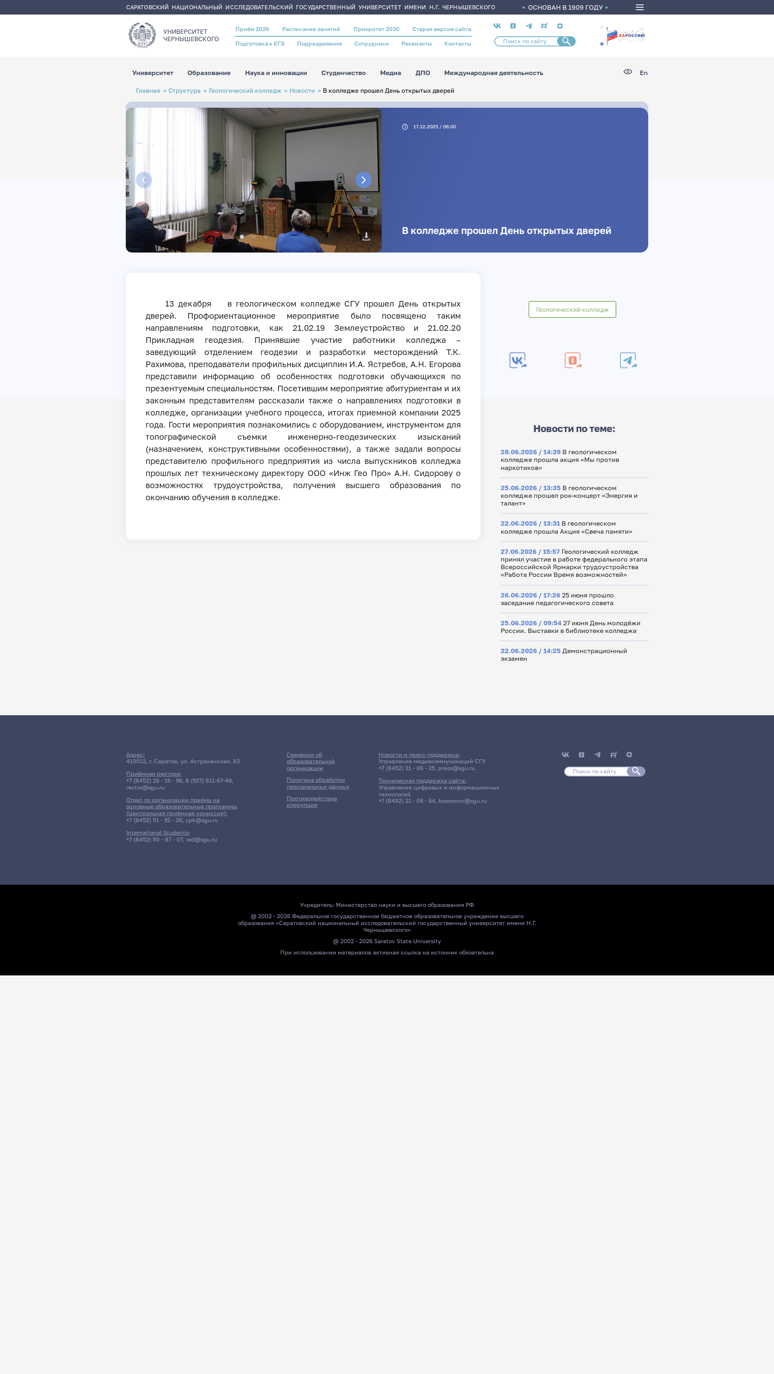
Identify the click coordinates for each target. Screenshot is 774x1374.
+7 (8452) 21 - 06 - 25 (407, 767)
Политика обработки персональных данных (318, 783)
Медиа (390, 73)
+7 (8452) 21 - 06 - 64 (407, 800)
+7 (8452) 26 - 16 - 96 (154, 780)
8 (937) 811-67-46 (208, 780)
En (644, 73)
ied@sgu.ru (201, 839)
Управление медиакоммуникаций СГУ (432, 761)
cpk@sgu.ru (201, 819)
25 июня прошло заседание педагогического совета (557, 599)
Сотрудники (371, 43)
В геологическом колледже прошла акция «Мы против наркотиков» (560, 459)
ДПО (423, 73)
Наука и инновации (276, 73)
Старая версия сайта (441, 28)
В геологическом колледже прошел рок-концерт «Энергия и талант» (569, 495)
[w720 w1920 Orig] (366, 236)
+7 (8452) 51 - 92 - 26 (154, 819)
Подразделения (319, 43)
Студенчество (343, 73)
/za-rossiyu (625, 35)
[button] (601, 27)
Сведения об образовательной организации (311, 761)
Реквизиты (417, 43)
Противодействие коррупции (312, 801)
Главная (148, 90)
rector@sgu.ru (145, 787)
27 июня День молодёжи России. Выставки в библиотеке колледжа (571, 627)
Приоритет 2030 (376, 28)
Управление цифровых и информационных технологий (439, 791)
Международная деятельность (493, 73)
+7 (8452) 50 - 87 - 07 (154, 839)
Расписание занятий (311, 28)
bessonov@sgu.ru (463, 800)
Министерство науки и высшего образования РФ (405, 904)
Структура (185, 90)
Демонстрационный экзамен (564, 654)
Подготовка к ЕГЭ (260, 43)
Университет (152, 73)
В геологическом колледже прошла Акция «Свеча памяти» (567, 527)
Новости (302, 90)
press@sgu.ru (456, 767)
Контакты (457, 43)
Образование (209, 73)
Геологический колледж (245, 90)
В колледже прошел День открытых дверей (507, 230)
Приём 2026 (252, 28)
